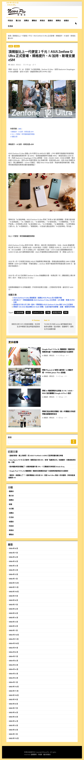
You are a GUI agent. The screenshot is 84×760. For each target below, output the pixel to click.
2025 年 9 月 (13, 596)
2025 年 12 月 (14, 583)
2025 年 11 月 (13, 587)
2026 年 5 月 (13, 561)
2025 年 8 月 (13, 600)
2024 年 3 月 (13, 674)
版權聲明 (34, 754)
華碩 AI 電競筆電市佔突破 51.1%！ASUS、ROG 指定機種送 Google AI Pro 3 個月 (58, 392)
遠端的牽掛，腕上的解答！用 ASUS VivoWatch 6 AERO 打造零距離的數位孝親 (36, 455)
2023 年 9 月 (13, 699)
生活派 (10, 26)
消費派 (26, 20)
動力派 (18, 20)
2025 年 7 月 (13, 604)
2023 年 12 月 (14, 686)
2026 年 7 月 (13, 553)
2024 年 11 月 (14, 639)
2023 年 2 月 (13, 730)
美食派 (42, 20)
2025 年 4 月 (13, 617)
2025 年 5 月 (13, 613)
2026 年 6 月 (13, 557)
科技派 (10, 20)
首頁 (9, 36)
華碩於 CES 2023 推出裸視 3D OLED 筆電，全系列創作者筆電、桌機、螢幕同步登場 (44, 307)
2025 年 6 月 (13, 609)
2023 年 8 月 (13, 704)
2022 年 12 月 (14, 738)
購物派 (34, 20)
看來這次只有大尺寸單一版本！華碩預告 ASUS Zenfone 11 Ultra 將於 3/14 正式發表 (43, 305)
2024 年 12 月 (14, 635)
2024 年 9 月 (13, 648)
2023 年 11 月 (13, 691)
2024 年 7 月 (13, 656)
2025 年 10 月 (14, 591)
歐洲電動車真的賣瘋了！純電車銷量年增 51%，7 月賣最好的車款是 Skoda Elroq (37, 466)
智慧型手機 (57, 312)
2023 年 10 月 (14, 695)
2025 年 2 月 (13, 626)
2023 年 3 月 (13, 725)
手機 (48, 312)
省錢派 (66, 20)
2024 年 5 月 (13, 665)
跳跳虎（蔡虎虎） (16, 65)
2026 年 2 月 (13, 574)
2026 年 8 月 (13, 548)
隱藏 (19, 129)
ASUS (28, 312)
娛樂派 (58, 20)
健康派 (50, 20)
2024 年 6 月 (13, 661)
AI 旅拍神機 (19, 312)
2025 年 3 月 (13, 622)
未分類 (11, 509)
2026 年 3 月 (13, 570)
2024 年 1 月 (13, 682)
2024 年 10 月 (14, 643)
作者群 (40, 754)
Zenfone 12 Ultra (38, 312)
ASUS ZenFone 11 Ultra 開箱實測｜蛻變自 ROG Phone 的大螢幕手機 (37, 298)
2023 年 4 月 (13, 721)
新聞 (10, 46)
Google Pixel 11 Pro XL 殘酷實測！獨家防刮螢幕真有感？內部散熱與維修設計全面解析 (39, 471)
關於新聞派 (47, 754)
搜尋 (10, 437)
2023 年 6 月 (13, 712)
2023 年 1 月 (13, 734)
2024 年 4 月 (13, 669)
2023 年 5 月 (13, 717)
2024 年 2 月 (13, 678)
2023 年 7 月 (13, 708)
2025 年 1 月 (13, 630)
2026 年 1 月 (13, 579)
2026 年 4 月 (13, 566)
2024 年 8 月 (13, 652)
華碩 (65, 312)
